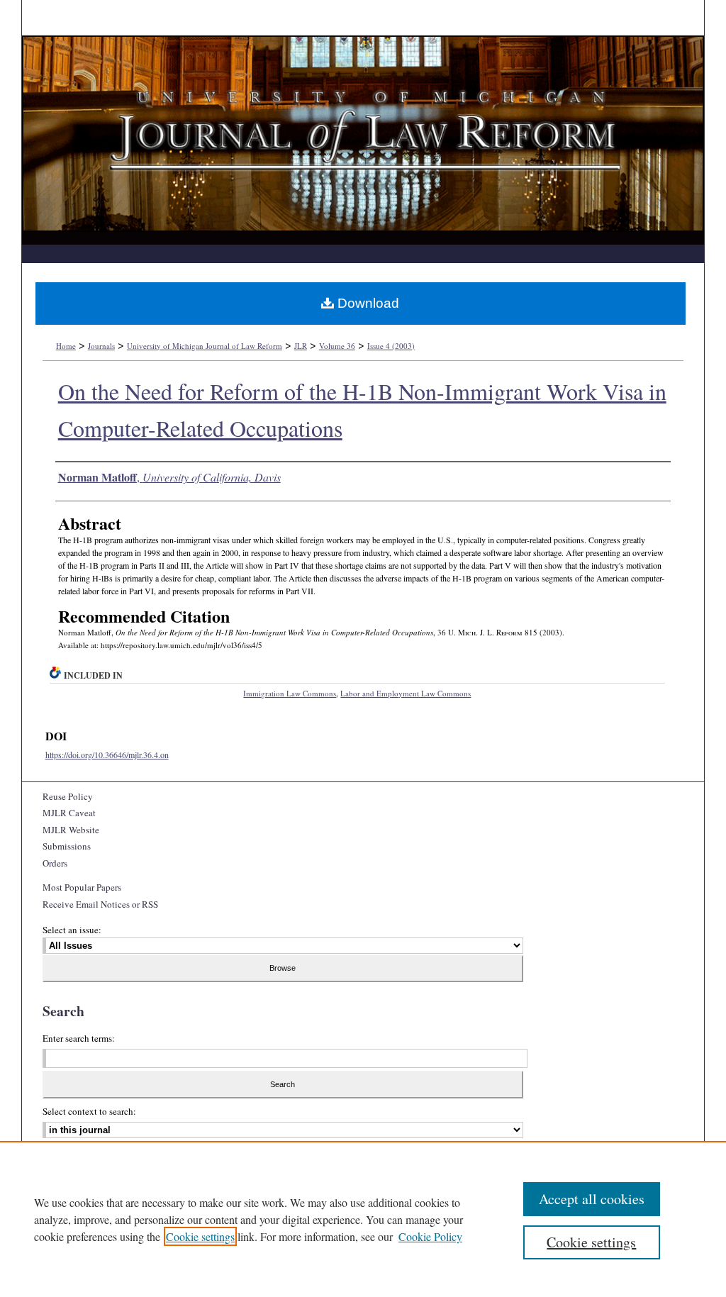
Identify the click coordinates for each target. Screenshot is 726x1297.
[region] (363, 1219)
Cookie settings (200, 1236)
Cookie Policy (430, 1236)
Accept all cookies (591, 1198)
